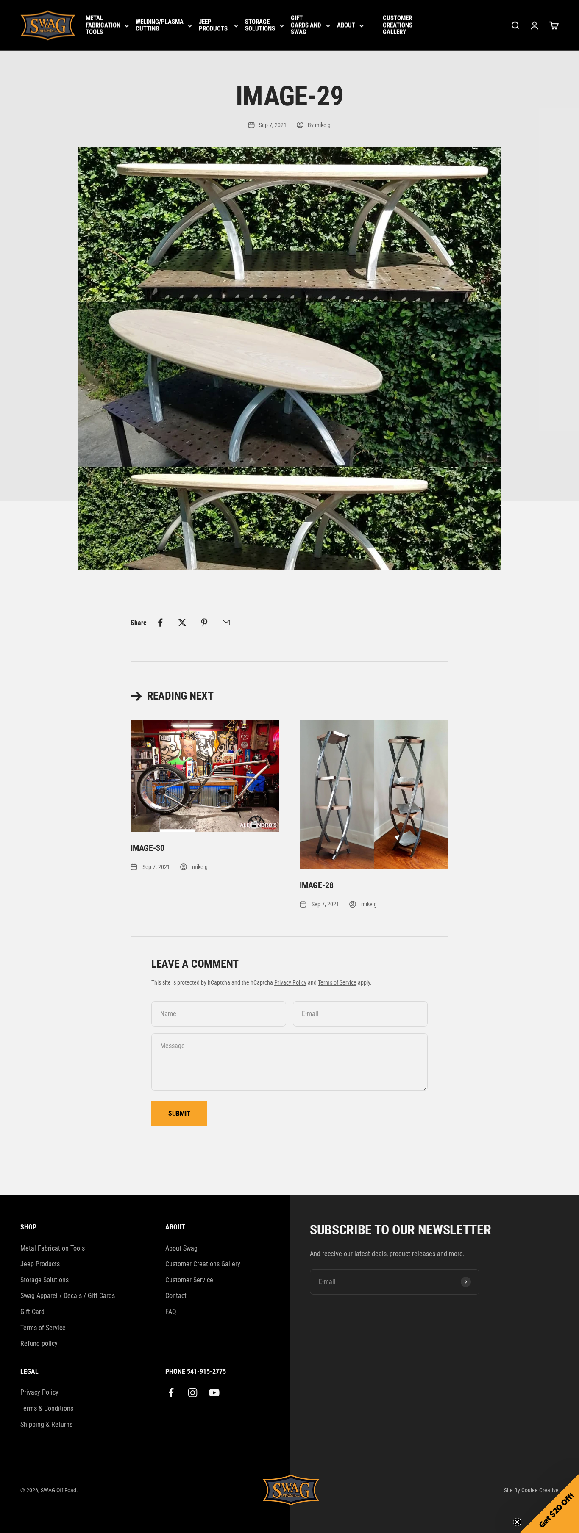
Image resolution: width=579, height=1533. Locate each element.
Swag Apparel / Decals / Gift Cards (67, 1296)
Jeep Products (213, 26)
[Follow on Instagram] (192, 1392)
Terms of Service (337, 982)
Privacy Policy (290, 982)
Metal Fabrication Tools (103, 25)
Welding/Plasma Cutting (160, 26)
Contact (176, 1296)
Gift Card (32, 1312)
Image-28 (316, 885)
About (346, 25)
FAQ (170, 1312)
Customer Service (189, 1280)
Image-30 (147, 848)
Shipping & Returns (46, 1424)
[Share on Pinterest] (204, 622)
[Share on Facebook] (160, 622)
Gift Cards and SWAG (306, 25)
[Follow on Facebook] (171, 1392)
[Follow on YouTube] (214, 1392)
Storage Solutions (260, 26)
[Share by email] (226, 622)
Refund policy (39, 1343)
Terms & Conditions (46, 1408)
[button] (549, 1503)
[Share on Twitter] (182, 622)
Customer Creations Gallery (397, 25)
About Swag (181, 1248)
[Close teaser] (517, 1522)
